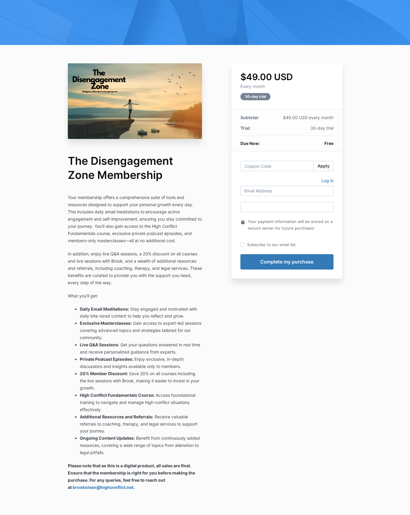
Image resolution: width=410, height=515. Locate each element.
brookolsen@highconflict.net (103, 487)
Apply (324, 165)
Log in (327, 180)
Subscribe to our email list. (272, 244)
